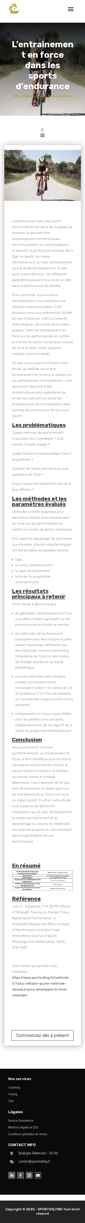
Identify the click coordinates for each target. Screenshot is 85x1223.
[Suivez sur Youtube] (37, 1175)
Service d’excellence (21, 1120)
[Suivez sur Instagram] (29, 1175)
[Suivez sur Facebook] (20, 1175)
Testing (12, 1094)
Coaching (39, 96)
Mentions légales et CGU (23, 1127)
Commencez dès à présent (42, 1035)
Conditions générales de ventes (27, 1134)
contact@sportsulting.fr (34, 1161)
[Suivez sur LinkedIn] (11, 1175)
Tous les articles (60, 96)
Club (11, 1101)
